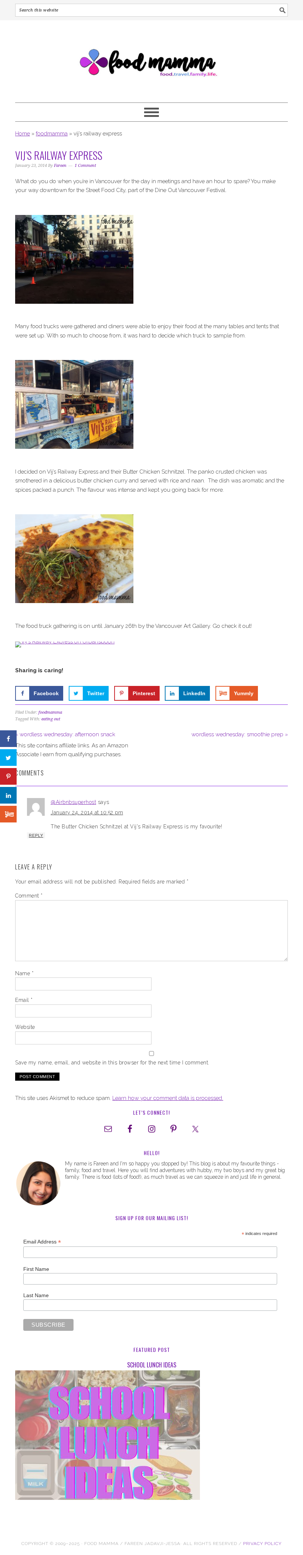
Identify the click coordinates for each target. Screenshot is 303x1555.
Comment (29, 896)
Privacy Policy (262, 1543)
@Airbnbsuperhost (73, 802)
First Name (36, 1269)
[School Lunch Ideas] (151, 1436)
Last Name (36, 1295)
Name (24, 973)
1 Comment (85, 165)
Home (22, 133)
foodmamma (52, 133)
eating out (50, 719)
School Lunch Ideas (151, 1364)
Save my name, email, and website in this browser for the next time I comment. (112, 1063)
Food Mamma (151, 58)
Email (24, 1000)
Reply (36, 835)
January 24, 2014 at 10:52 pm (87, 812)
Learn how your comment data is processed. (167, 1098)
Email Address (42, 1241)
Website (25, 1027)
